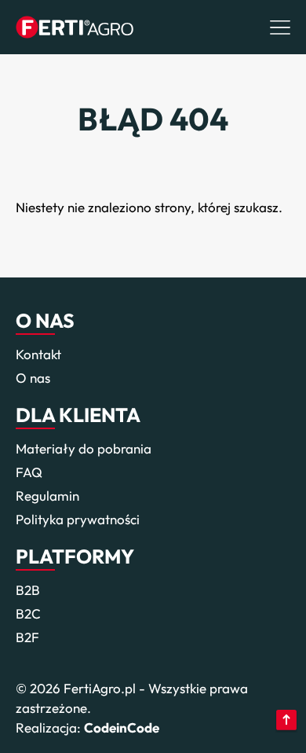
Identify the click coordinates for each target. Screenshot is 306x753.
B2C (28, 613)
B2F (27, 637)
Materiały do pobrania (83, 448)
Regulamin (47, 495)
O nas (33, 377)
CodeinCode (121, 727)
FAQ (29, 472)
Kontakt (38, 354)
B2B (28, 590)
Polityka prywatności (78, 519)
